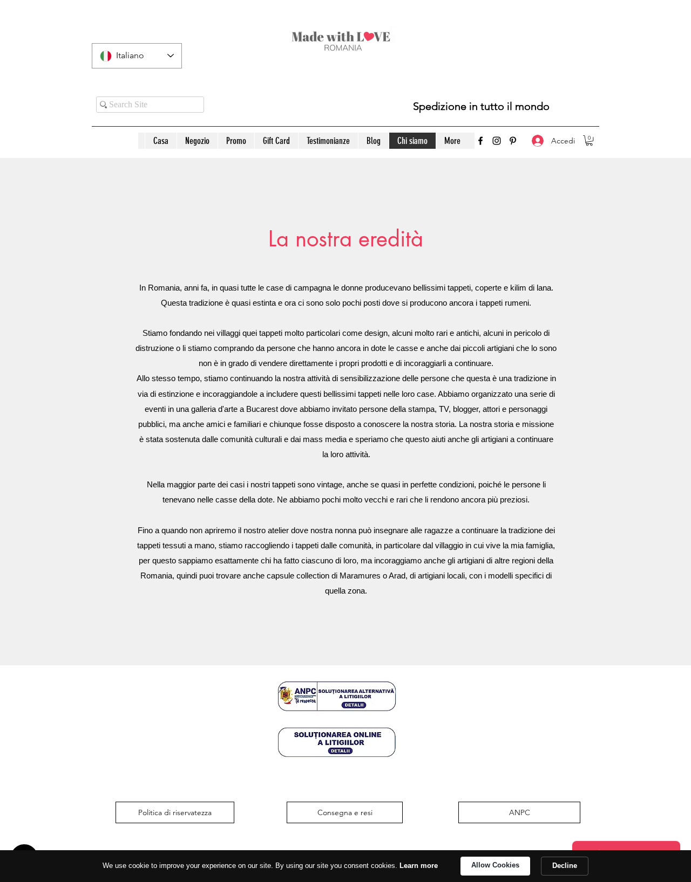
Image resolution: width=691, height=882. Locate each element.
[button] (589, 140)
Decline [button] (564, 866)
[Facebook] (480, 140)
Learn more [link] (418, 866)
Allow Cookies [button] (495, 865)
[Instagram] (496, 140)
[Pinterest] (512, 140)
